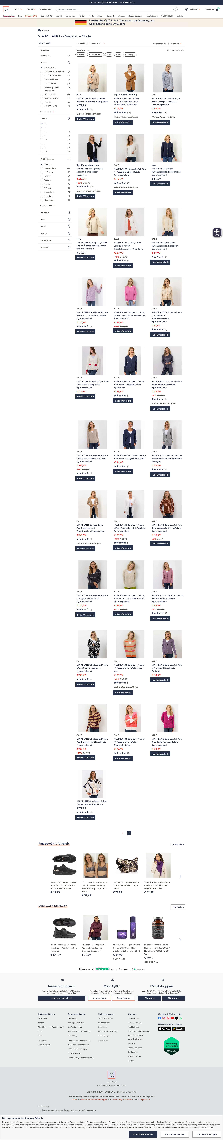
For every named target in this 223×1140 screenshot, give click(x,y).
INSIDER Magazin (105, 1018)
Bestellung (72, 1018)
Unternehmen (134, 1018)
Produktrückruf (44, 1044)
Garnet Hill (69, 1110)
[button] (190, 9)
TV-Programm (104, 1023)
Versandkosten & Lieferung (79, 1031)
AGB (74, 1099)
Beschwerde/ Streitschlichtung (80, 1058)
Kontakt (41, 1023)
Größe (44, 118)
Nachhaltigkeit (134, 1027)
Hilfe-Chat (42, 1018)
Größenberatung (75, 1027)
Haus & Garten (152, 16)
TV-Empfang (133, 1052)
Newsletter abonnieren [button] (61, 998)
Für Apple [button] (149, 998)
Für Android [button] (173, 998)
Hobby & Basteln (135, 16)
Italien (117, 1085)
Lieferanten (42, 1040)
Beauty (100, 16)
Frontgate (59, 1110)
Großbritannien (107, 1085)
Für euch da (103, 1040)
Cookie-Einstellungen (207, 1134)
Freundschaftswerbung (107, 1031)
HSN (39, 1110)
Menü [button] (17, 9)
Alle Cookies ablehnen (174, 1134)
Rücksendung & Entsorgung (79, 1040)
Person (44, 233)
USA (99, 1085)
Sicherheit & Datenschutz (78, 1044)
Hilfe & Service (74, 1053)
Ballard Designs (48, 1110)
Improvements (91, 1110)
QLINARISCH (167, 16)
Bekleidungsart (48, 159)
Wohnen (121, 16)
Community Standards (121, 1099)
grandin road (79, 1110)
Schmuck (110, 16)
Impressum (145, 1099)
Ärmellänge (46, 240)
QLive (40, 1031)
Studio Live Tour (134, 1056)
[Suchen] (175, 9)
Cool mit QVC (46, 16)
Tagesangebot (9, 16)
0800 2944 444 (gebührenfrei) (51, 1027)
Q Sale (82, 16)
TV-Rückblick (45, 9)
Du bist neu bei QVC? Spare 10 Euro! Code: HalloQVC (111, 2)
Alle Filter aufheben (175, 50)
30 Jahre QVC (31, 16)
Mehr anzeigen (46, 112)
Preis (43, 219)
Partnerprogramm (105, 1036)
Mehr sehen (178, 844)
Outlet (130, 1061)
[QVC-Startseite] (39, 30)
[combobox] (114, 9)
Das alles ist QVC (135, 1023)
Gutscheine (102, 1027)
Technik (179, 16)
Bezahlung (72, 1036)
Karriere (131, 1043)
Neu (20, 16)
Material (44, 247)
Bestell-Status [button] (123, 998)
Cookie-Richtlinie (205, 1127)
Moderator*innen (135, 1047)
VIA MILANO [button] (96, 55)
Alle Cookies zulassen (143, 1134)
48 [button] (119, 55)
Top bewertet (70, 16)
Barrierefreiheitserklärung (138, 1031)
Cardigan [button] (131, 55)
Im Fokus (45, 212)
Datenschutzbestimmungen (94, 1099)
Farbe (43, 226)
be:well (59, 16)
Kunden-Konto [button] (99, 998)
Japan (124, 1085)
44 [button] (109, 55)
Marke (44, 62)
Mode (91, 16)
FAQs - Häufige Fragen (77, 1049)
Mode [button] (81, 55)
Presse (40, 1036)
